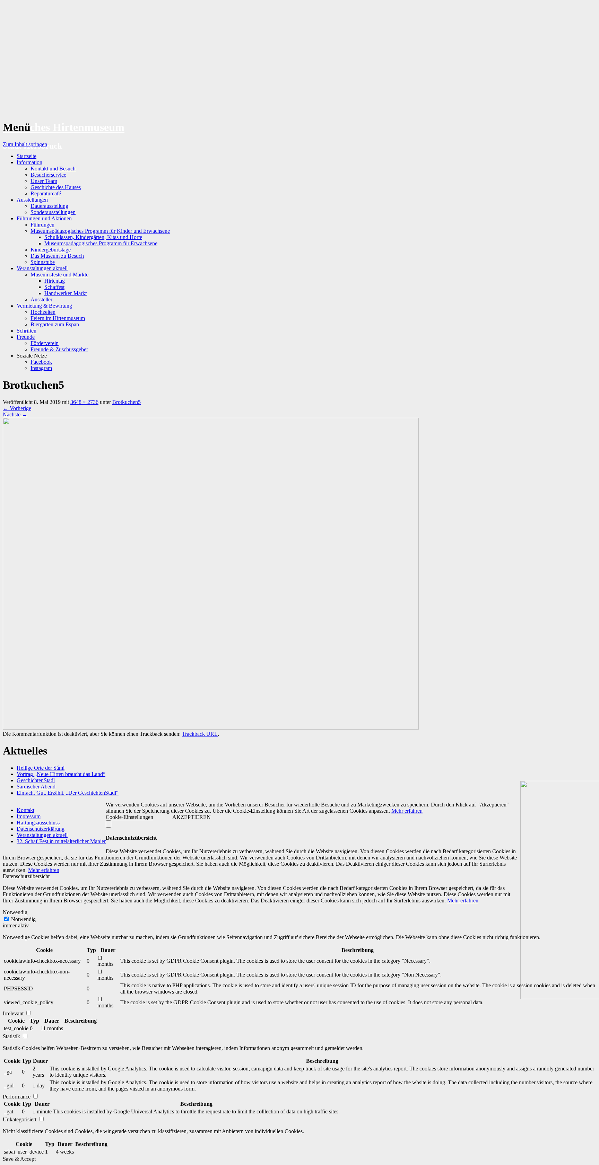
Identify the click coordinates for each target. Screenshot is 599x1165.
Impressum (29, 816)
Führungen (42, 225)
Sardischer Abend (36, 786)
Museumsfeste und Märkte (59, 274)
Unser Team (44, 181)
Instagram (41, 368)
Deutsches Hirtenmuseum (63, 127)
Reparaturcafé (46, 193)
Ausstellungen (32, 200)
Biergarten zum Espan (55, 324)
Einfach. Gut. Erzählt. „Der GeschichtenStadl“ (68, 793)
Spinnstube (43, 262)
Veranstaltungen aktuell (42, 268)
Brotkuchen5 (126, 402)
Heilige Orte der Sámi (40, 768)
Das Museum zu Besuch (57, 256)
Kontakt (25, 810)
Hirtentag (54, 281)
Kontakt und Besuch (53, 168)
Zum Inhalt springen (25, 144)
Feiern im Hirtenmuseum (58, 318)
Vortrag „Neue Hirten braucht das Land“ (61, 774)
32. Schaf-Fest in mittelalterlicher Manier (61, 841)
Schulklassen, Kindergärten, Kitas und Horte (93, 237)
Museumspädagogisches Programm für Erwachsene (100, 243)
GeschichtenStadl (36, 780)
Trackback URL (200, 734)
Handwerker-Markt (65, 293)
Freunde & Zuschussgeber (59, 349)
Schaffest (54, 287)
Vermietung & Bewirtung (44, 306)
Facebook (41, 362)
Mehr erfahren (407, 811)
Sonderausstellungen (53, 212)
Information (29, 162)
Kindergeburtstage (51, 250)
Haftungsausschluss (38, 823)
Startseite (26, 156)
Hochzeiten (43, 312)
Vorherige (17, 408)
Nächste (15, 414)
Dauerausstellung (49, 206)
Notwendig (23, 919)
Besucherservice (48, 175)
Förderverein (45, 343)
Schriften (26, 331)
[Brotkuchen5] (211, 728)
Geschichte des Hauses (56, 187)
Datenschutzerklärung (40, 829)
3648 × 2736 (84, 402)
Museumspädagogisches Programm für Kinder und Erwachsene (100, 231)
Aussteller (41, 299)
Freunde (26, 337)
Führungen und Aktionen (44, 218)
